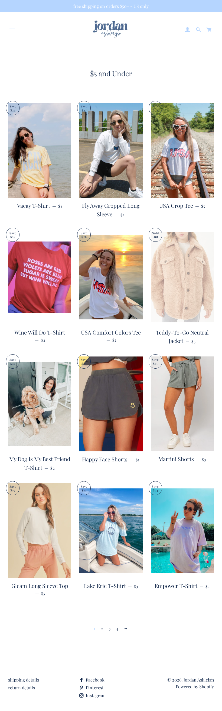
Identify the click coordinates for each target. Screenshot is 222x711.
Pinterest (94, 687)
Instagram (95, 695)
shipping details (23, 680)
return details (21, 687)
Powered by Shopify (195, 686)
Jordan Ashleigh (199, 680)
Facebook (95, 680)
